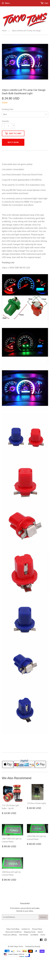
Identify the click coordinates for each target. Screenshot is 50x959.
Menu (7, 3)
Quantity (5, 121)
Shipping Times (29, 932)
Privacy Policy (37, 929)
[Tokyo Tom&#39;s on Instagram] (45, 940)
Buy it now (13, 142)
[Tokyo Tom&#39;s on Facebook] (41, 940)
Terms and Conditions (13, 932)
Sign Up (43, 917)
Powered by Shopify (32, 946)
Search (40, 932)
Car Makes (34, 935)
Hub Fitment (23, 935)
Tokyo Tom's (18, 946)
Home (4, 31)
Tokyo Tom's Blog (12, 929)
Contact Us (26, 929)
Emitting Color (7, 109)
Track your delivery (10, 935)
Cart (46, 3)
